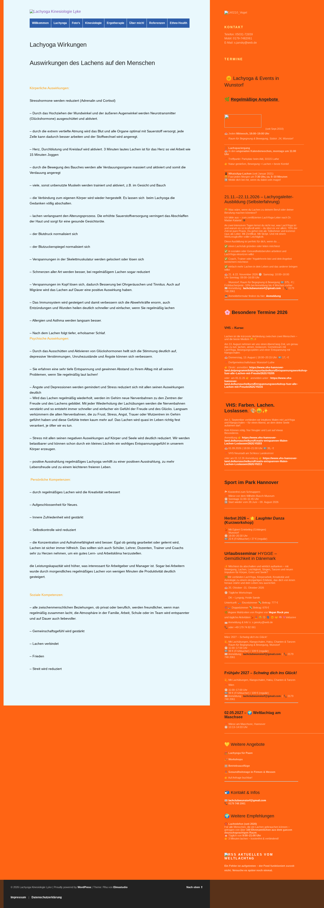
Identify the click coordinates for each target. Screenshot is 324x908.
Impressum (18, 897)
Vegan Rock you (279, 612)
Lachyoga (60, 23)
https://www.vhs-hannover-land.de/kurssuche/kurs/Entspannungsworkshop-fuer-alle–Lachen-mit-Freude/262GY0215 (261, 382)
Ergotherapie (115, 23)
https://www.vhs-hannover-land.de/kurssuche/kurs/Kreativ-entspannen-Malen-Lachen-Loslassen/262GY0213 (260, 461)
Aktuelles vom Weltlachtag (248, 856)
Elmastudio (120, 887)
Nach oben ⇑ (194, 887)
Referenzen (157, 23)
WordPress (84, 887)
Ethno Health (178, 23)
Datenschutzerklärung (47, 897)
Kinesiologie (93, 23)
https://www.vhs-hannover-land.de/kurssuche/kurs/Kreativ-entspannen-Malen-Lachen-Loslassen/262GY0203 (256, 440)
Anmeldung (273, 296)
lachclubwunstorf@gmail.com (262, 288)
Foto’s (76, 23)
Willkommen (40, 23)
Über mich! (136, 23)
